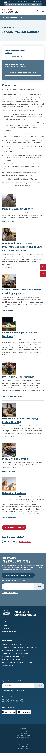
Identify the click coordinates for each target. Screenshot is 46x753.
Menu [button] (39, 11)
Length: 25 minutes (9, 437)
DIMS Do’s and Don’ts (14, 458)
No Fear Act (23, 746)
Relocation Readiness (14, 493)
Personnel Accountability (16, 209)
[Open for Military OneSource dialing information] (43, 267)
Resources (5, 628)
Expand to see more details (22, 73)
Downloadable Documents (11, 635)
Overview (8, 52)
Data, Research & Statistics (11, 659)
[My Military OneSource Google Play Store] (9, 712)
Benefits (5, 625)
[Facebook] (3, 700)
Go (39, 586)
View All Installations (10, 592)
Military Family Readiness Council (13, 656)
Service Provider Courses (14, 56)
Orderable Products (9, 632)
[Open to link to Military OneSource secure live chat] (43, 274)
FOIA (23, 742)
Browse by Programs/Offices (12, 644)
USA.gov (23, 740)
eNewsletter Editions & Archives (13, 690)
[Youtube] (12, 700)
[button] (23, 4)
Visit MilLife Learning (14, 527)
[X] (7, 700)
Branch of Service (8, 665)
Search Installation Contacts (16, 575)
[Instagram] (17, 700)
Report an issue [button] (25, 541)
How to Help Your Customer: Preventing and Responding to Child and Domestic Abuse (22, 247)
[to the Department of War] (5, 1)
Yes (5, 541)
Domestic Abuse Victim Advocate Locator (17, 662)
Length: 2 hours (7, 310)
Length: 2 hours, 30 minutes (12, 396)
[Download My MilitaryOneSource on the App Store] (24, 712)
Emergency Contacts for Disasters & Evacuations (19, 647)
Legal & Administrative (23, 735)
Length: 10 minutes (8, 221)
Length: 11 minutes (8, 471)
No (14, 541)
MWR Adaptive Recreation (17, 376)
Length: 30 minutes (9, 268)
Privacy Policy (23, 733)
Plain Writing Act (23, 744)
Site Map (23, 728)
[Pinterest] (21, 700)
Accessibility (23, 731)
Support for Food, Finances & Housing (15, 653)
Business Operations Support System (15, 650)
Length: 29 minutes (9, 517)
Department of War (23, 737)
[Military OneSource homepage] (10, 11)
